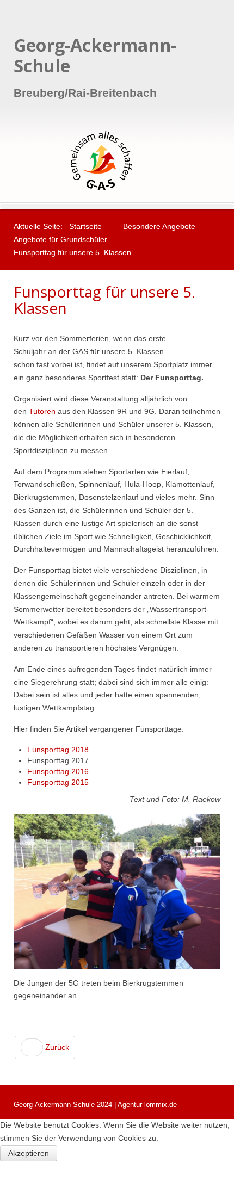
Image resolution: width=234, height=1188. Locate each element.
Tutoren (42, 411)
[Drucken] (205, 338)
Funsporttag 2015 (58, 782)
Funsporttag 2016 (58, 771)
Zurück (56, 1047)
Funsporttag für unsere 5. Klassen (104, 299)
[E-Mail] (217, 338)
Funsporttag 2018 (58, 749)
